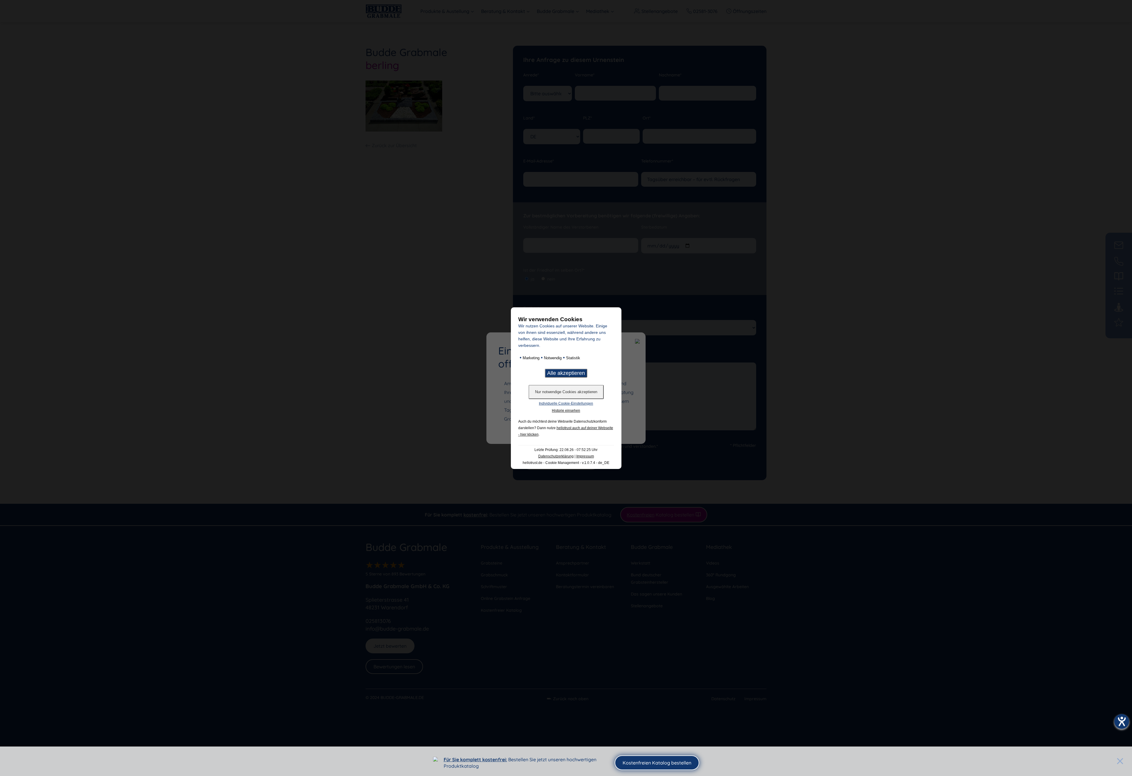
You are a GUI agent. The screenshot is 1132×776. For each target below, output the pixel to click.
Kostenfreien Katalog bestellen (657, 763)
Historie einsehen (566, 410)
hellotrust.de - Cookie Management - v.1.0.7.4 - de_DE (566, 463)
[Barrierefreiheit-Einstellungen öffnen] (1121, 721)
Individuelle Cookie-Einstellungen (566, 403)
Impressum (585, 456)
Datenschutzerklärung (556, 456)
